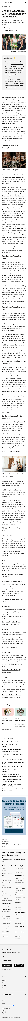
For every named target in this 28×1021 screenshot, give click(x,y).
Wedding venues (6, 911)
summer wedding (10, 405)
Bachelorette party (19, 882)
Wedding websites (6, 882)
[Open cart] (25, 2)
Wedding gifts (18, 872)
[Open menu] (2, 2)
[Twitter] (7, 970)
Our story (4, 980)
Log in (3, 956)
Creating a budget (6, 880)
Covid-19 (17, 941)
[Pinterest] (5, 970)
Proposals (4, 870)
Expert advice (4, 839)
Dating (16, 914)
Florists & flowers (6, 918)
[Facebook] (2, 970)
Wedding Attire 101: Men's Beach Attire (13, 767)
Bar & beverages (6, 925)
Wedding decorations (7, 895)
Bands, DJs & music (6, 921)
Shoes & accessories (20, 897)
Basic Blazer (6, 647)
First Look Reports (6, 906)
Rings (3, 868)
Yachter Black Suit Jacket (10, 670)
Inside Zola (17, 938)
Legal (3, 885)
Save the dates (5, 931)
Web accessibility (6, 1008)
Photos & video (5, 914)
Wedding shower (19, 880)
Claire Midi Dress (7, 574)
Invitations (4, 933)
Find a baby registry (7, 960)
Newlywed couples (19, 921)
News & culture (18, 929)
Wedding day (5, 898)
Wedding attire (7, 6)
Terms (3, 1003)
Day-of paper (5, 936)
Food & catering (6, 916)
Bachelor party (18, 885)
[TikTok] (12, 970)
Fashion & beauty (5, 841)
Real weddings (5, 878)
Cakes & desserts (6, 923)
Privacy (3, 1000)
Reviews (4, 982)
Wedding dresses (19, 894)
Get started (7, 965)
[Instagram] (10, 970)
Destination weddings (7, 900)
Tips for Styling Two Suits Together (12, 742)
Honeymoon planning (20, 905)
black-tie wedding (10, 317)
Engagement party (19, 878)
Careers (4, 985)
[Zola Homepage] (8, 2)
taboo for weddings (17, 64)
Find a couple (5, 958)
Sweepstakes (18, 936)
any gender (18, 657)
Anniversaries (18, 923)
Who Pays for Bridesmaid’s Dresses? (12, 759)
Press (3, 987)
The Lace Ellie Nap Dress (10, 599)
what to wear (11, 106)
